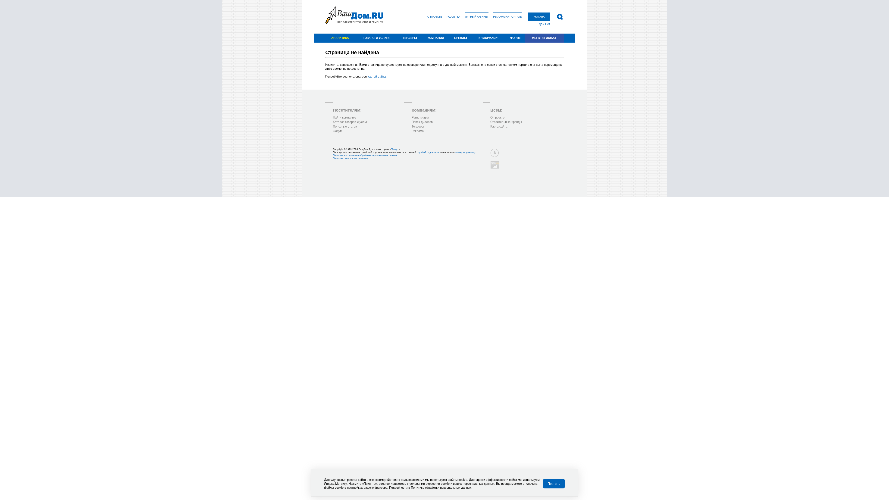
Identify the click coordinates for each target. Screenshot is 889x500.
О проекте (434, 16)
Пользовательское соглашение (350, 158)
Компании (436, 38)
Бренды (460, 38)
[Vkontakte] (495, 153)
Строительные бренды (506, 122)
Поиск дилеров (422, 122)
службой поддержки (428, 152)
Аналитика (340, 38)
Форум (515, 38)
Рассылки (453, 16)
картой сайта (377, 76)
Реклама (418, 131)
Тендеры (410, 38)
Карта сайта (498, 126)
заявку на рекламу (465, 152)
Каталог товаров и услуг (350, 122)
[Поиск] (560, 16)
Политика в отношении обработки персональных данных (365, 155)
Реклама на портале (507, 16)
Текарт (395, 149)
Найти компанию (344, 117)
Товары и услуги (376, 38)
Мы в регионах (544, 38)
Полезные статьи (345, 126)
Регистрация (420, 117)
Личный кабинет (476, 16)
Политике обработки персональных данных (441, 487)
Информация (489, 38)
